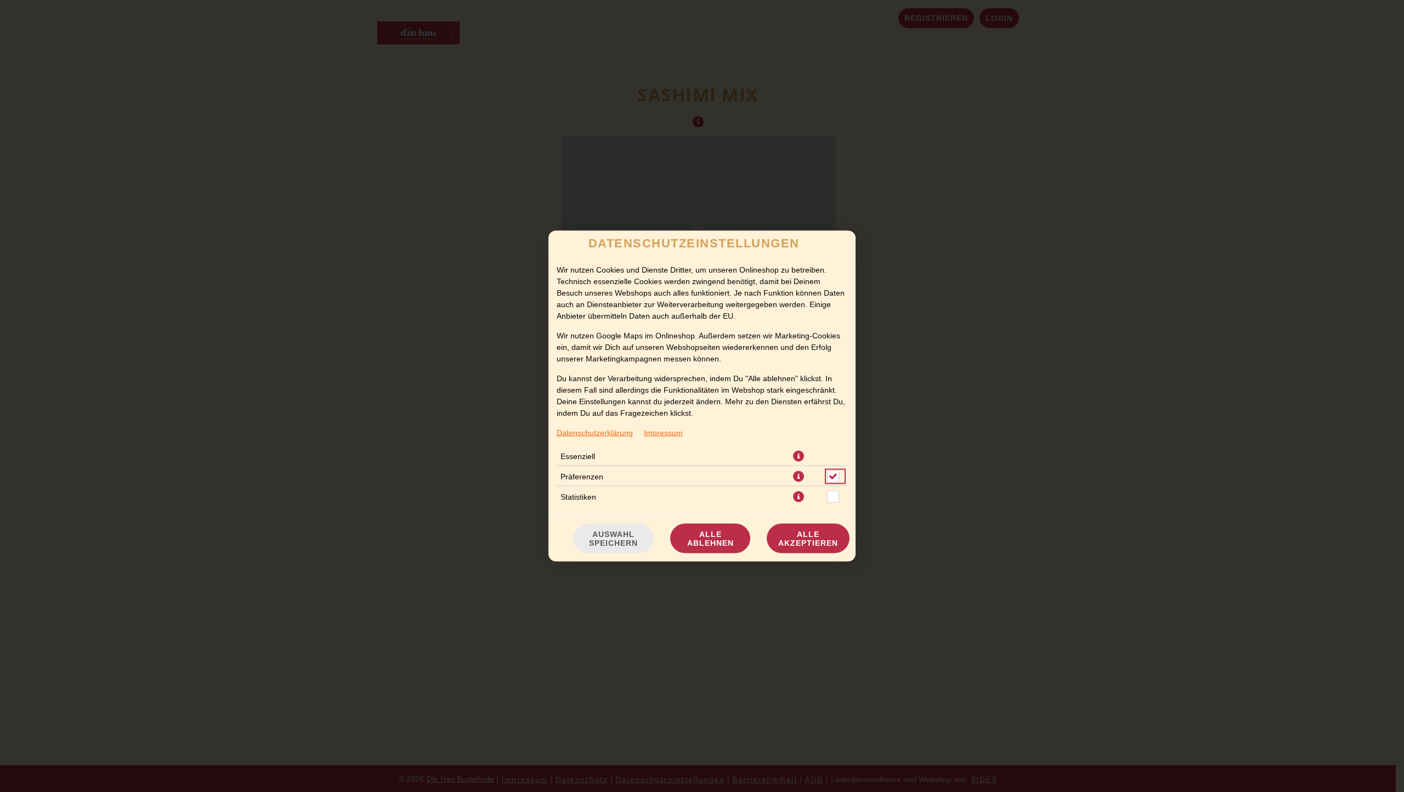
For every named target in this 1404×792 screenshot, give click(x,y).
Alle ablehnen (710, 538)
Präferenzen (582, 476)
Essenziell (578, 456)
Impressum (663, 432)
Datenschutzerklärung (595, 432)
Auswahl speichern (613, 538)
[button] (798, 456)
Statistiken (578, 497)
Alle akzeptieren (808, 538)
